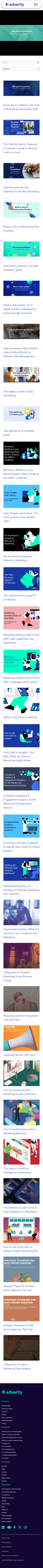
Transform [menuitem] (5, 1411)
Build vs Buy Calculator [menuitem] (9, 1492)
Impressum (5, 1551)
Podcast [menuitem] (4, 1512)
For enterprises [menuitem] (6, 1446)
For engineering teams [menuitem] (9, 1452)
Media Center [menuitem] (6, 1478)
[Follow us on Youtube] (9, 1528)
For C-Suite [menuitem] (5, 1458)
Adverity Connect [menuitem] (7, 1409)
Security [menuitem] (4, 1466)
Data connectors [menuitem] (7, 1417)
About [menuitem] (4, 1469)
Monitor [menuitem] (4, 1414)
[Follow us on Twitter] (19, 1528)
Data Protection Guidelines (10, 1555)
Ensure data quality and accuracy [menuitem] (12, 1437)
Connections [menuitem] (6, 1495)
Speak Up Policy (7, 1547)
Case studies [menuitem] (5, 1504)
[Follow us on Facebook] (14, 1528)
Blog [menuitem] (3, 1506)
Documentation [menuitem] (6, 1518)
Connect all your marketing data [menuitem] (11, 1431)
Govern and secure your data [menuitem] (10, 1434)
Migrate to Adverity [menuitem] (8, 1498)
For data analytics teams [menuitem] (9, 1455)
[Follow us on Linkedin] (3, 1528)
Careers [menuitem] (4, 1472)
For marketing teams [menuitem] (8, 1449)
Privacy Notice (6, 1542)
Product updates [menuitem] (7, 1515)
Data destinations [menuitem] (7, 1420)
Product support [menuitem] (7, 1521)
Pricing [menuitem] (4, 1423)
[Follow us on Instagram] (25, 1528)
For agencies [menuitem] (6, 1443)
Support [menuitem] (4, 1481)
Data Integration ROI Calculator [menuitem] (11, 1489)
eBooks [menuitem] (4, 1501)
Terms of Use (6, 1538)
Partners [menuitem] (4, 1475)
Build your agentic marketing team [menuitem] (12, 1440)
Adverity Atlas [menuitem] (6, 1406)
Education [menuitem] (5, 1509)
